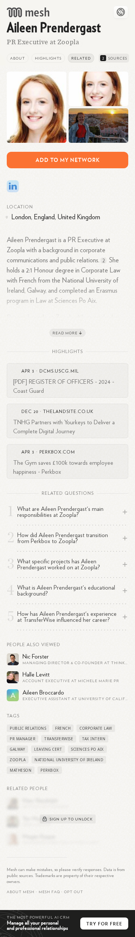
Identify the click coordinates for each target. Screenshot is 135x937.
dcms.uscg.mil (59, 371)
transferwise (58, 738)
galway (17, 749)
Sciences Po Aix (87, 749)
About (17, 58)
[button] (49, 892)
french (62, 728)
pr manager (22, 738)
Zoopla (18, 759)
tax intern (93, 738)
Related (81, 58)
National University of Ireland (68, 759)
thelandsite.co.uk (68, 411)
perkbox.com (57, 452)
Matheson (21, 770)
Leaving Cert (48, 749)
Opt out (73, 892)
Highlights (48, 58)
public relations (28, 728)
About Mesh (20, 892)
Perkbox (49, 770)
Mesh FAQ (49, 892)
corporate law (96, 728)
